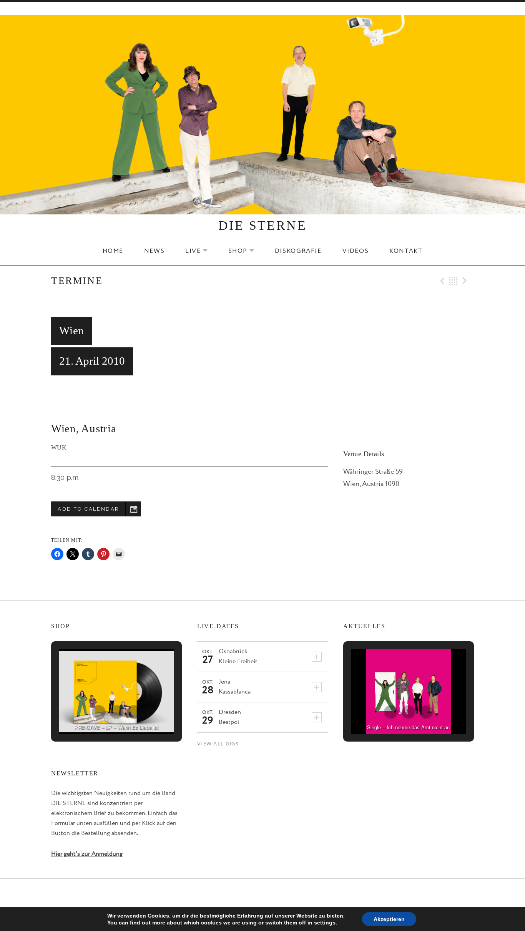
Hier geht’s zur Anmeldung (87, 854)
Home (113, 251)
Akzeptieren (389, 919)
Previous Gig (441, 281)
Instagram (282, 893)
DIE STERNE (262, 225)
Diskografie (298, 251)
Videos (355, 251)
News (154, 251)
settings (325, 922)
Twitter (262, 893)
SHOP (246, 251)
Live (201, 251)
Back (453, 281)
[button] (99, 712)
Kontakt (405, 251)
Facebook (244, 893)
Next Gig (466, 281)
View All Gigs (218, 744)
